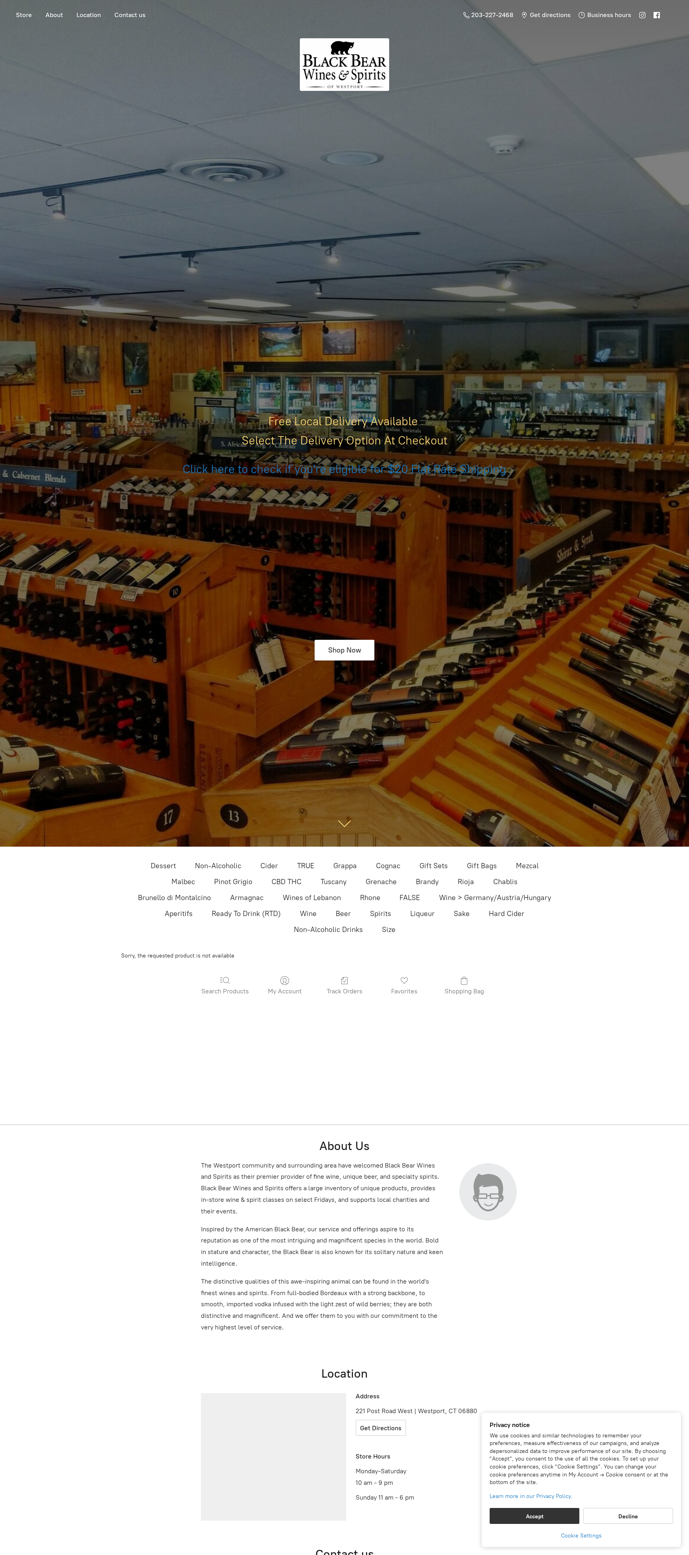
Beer (343, 913)
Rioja (466, 881)
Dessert (163, 865)
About (54, 15)
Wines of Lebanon (312, 897)
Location (89, 15)
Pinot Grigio (233, 881)
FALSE (410, 897)
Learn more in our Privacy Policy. (531, 1496)
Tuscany (333, 881)
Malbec (183, 881)
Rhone (370, 897)
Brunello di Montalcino (174, 897)
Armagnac (247, 897)
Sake (462, 913)
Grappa (345, 865)
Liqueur (422, 913)
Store (24, 15)
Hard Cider (506, 913)
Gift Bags (482, 865)
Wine (308, 913)
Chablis (505, 881)
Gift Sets (433, 865)
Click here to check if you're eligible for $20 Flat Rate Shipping (344, 469)
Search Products (225, 991)
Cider (269, 865)
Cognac (388, 865)
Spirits (380, 913)
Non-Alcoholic (218, 865)
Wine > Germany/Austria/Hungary (495, 897)
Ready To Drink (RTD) (246, 913)
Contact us (130, 15)
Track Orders (344, 991)
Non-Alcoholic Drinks (328, 929)
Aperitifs (179, 913)
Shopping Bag (464, 991)
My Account (285, 991)
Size (389, 929)
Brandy (427, 881)
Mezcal (527, 865)
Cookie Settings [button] (581, 1535)
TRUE (305, 865)
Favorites (404, 991)
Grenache (381, 881)
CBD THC (286, 881)
